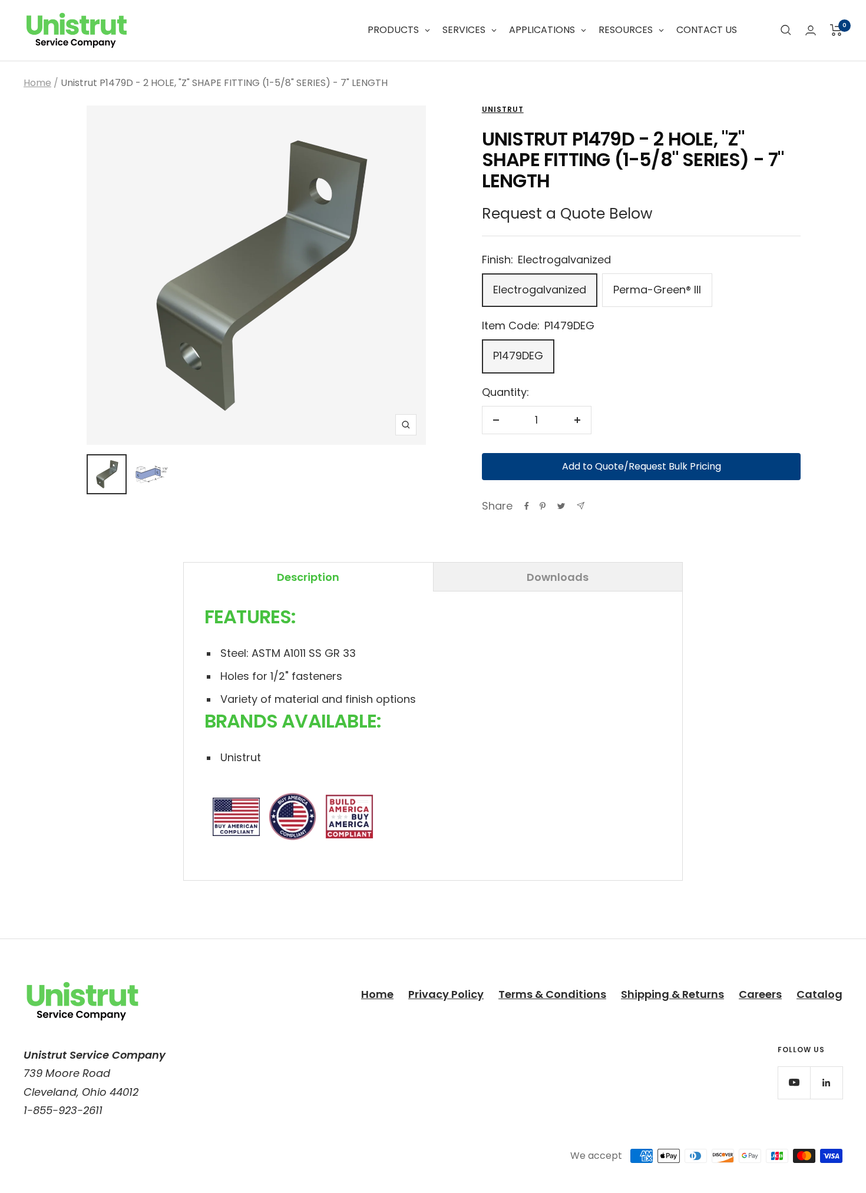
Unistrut (503, 109)
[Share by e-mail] (580, 506)
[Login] (810, 30)
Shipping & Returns (672, 994)
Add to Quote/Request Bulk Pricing (641, 466)
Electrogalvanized (539, 289)
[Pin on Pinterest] (543, 506)
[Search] (786, 30)
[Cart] (836, 30)
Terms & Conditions (552, 994)
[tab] (308, 576)
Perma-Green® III (657, 289)
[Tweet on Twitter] (561, 506)
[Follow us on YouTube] (794, 1082)
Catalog (819, 994)
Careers (760, 994)
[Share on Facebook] (526, 506)
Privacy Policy (446, 994)
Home (37, 83)
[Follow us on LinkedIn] (826, 1082)
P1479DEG (518, 355)
